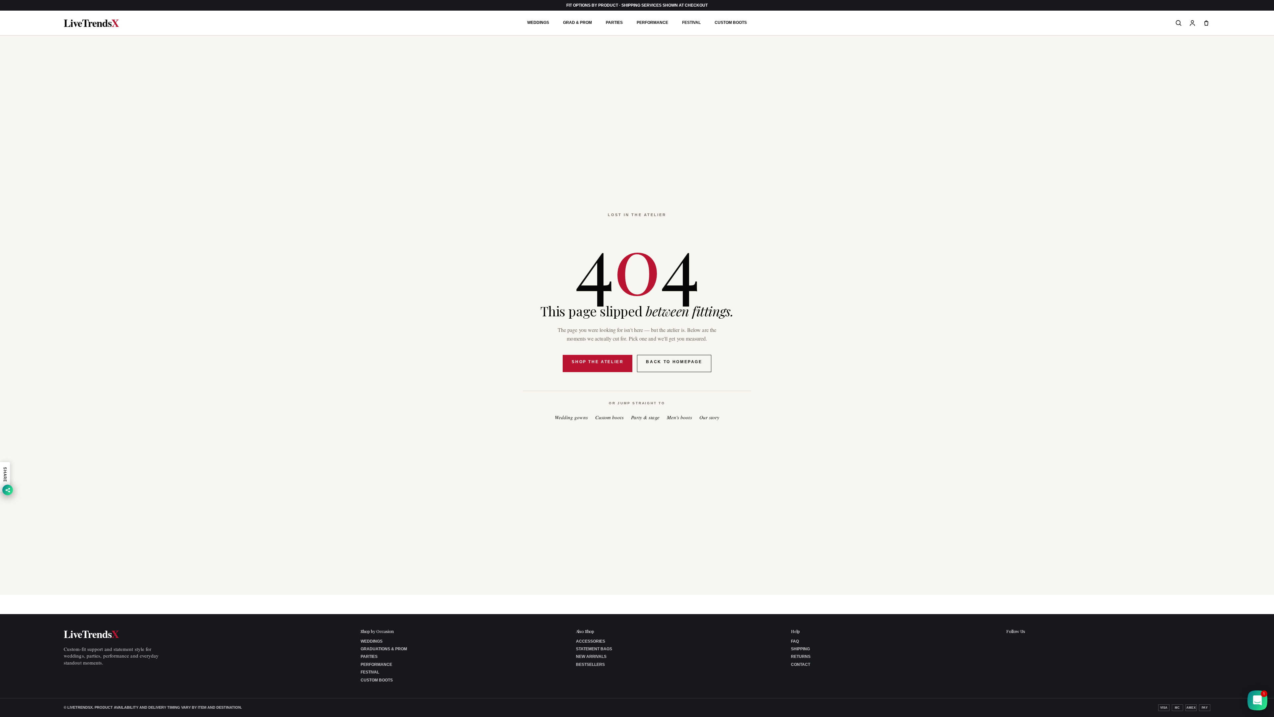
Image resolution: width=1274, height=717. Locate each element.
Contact (800, 664)
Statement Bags (594, 649)
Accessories (590, 641)
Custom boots (609, 417)
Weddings (538, 22)
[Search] (1178, 23)
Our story (709, 417)
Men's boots (679, 417)
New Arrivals (591, 656)
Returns (801, 656)
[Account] (1192, 23)
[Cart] (1206, 23)
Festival (691, 22)
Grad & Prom (577, 22)
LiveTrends (91, 23)
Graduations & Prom (384, 649)
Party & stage (645, 417)
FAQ (795, 641)
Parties (614, 22)
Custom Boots (731, 22)
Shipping (800, 649)
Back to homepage (674, 361)
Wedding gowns (571, 417)
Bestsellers (590, 664)
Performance (652, 22)
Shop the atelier (597, 361)
